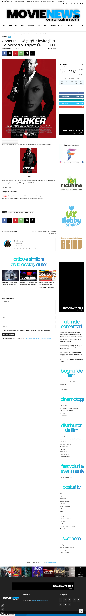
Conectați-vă (79, 96)
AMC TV (62, 493)
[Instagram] (66, 3)
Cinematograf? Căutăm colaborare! (70, 408)
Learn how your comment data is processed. (38, 338)
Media (45, 25)
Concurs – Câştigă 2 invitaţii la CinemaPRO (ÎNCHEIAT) (44, 232)
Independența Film (65, 444)
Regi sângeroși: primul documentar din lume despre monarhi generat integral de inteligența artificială (71, 334)
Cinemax (62, 503)
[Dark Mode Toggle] (81, 611)
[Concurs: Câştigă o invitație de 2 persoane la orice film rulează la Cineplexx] (28, 275)
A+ (3, 606)
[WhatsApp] (21, 53)
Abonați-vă (80, 107)
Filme (16, 25)
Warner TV (63, 529)
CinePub (62, 436)
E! (60, 513)
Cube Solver (63, 340)
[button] (82, 25)
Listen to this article (11, 142)
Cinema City (63, 405)
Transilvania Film (65, 454)
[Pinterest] (15, 53)
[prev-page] (3, 291)
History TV (63, 521)
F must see (63, 384)
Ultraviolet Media (65, 456)
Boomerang (63, 498)
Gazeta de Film (64, 387)
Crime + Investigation (66, 506)
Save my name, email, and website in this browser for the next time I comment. (27, 330)
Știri (9, 36)
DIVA (61, 511)
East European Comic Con (67, 547)
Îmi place (80, 93)
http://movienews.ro (18, 243)
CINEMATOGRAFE (51, 1)
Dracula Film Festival (66, 477)
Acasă (3, 34)
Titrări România (64, 552)
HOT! (4, 25)
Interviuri (52, 25)
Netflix (62, 524)
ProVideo (62, 449)
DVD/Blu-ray (61, 25)
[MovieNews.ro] (43, 14)
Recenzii (10, 25)
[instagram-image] (5, 572)
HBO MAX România (65, 519)
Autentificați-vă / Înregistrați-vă (34, 1)
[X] (74, 3)
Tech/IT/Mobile (31, 25)
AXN (61, 496)
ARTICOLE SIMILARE (28, 259)
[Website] (77, 3)
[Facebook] (63, 3)
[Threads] (83, 3)
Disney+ (62, 508)
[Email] (26, 53)
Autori (44, 1)
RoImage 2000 (64, 451)
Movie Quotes (64, 389)
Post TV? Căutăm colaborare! (68, 526)
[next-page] (6, 291)
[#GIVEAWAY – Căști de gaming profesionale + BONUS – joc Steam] (10, 275)
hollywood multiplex (18, 212)
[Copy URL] (32, 53)
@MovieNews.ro (52, 563)
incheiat (26, 212)
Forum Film (63, 441)
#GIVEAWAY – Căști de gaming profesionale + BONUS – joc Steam (9, 284)
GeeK (39, 25)
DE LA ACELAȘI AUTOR (29, 265)
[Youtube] (80, 3)
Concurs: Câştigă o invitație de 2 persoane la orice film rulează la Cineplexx (28, 284)
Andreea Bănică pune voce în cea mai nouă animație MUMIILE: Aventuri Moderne (70, 347)
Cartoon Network (64, 501)
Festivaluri (70, 25)
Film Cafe (62, 516)
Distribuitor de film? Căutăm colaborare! (71, 439)
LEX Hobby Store (64, 550)
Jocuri (22, 25)
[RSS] (69, 3)
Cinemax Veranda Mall (66, 410)
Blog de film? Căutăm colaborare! (69, 382)
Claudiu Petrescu (7, 48)
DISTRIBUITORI (61, 1)
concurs (10, 212)
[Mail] (21, 249)
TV (3, 29)
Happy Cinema (64, 416)
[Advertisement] (28, 205)
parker (31, 212)
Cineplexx (62, 413)
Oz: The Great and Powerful (9, 231)
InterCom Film (64, 446)
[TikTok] (72, 3)
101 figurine (63, 545)
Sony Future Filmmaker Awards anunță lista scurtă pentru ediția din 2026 (71, 354)
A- (2, 613)
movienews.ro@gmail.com (40, 600)
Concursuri (10, 34)
